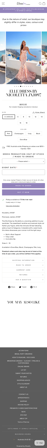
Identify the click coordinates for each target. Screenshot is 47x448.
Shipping (20, 107)
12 (35, 117)
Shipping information (23, 260)
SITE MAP (23, 415)
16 (20, 123)
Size (23, 112)
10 (29, 117)
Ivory (30, 133)
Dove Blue (23, 139)
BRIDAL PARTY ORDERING (23, 354)
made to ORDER (23, 265)
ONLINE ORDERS (23, 366)
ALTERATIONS (23, 350)
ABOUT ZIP (23, 418)
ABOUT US (23, 387)
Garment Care (23, 270)
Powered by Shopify (23, 446)
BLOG (23, 412)
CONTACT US (23, 394)
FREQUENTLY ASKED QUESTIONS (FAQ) (23, 408)
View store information (13, 206)
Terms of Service (23, 422)
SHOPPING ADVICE (23, 380)
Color (23, 129)
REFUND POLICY (23, 405)
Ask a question (23, 279)
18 (26, 123)
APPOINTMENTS (23, 398)
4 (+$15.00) (8, 117)
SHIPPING (23, 401)
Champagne (18, 133)
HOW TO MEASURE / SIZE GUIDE (23, 357)
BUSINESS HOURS (23, 434)
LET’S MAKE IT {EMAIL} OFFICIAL (23, 428)
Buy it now (24, 192)
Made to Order (23, 185)
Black (38, 133)
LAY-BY (23, 370)
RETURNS (24, 275)
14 (42, 117)
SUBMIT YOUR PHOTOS (24, 373)
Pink (8, 133)
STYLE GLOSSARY (23, 384)
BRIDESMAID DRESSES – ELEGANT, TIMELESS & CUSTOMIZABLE (23, 362)
